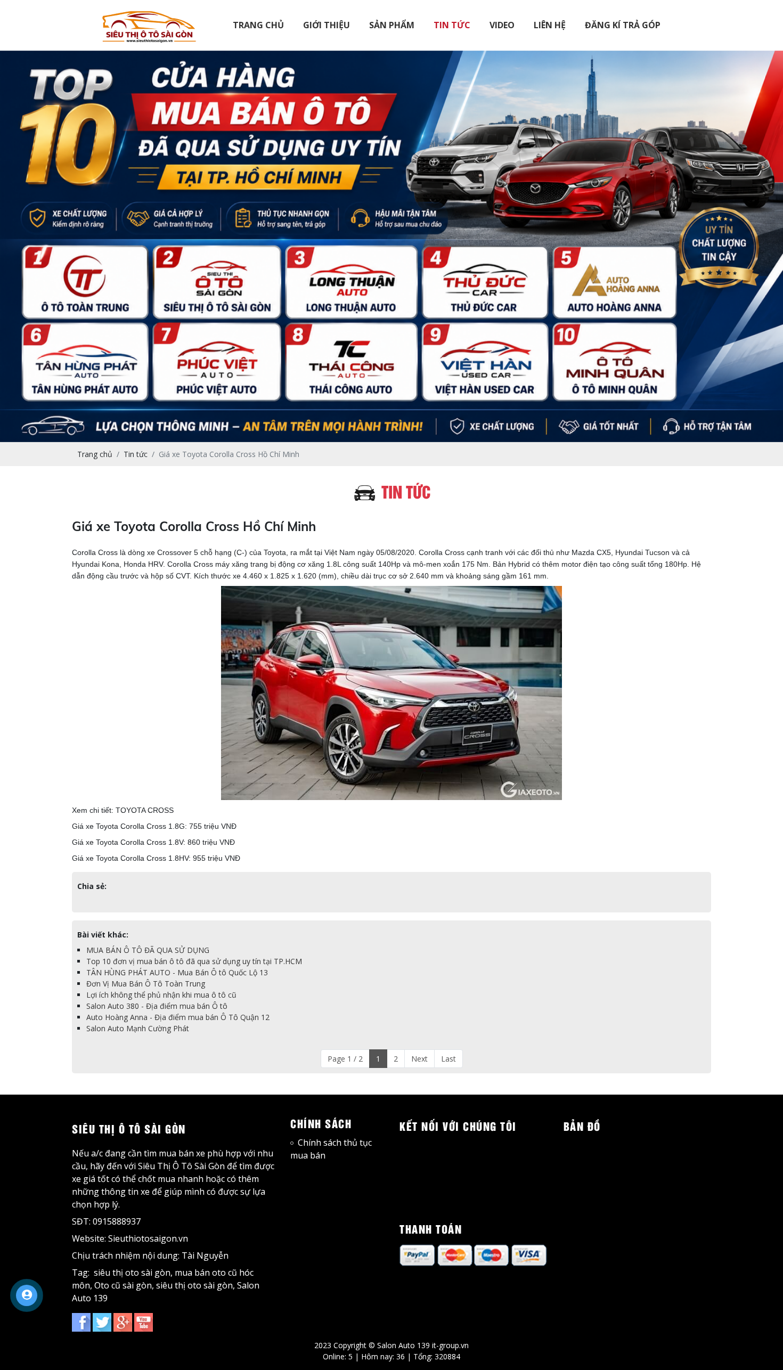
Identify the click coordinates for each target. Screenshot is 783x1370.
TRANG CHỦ (258, 25)
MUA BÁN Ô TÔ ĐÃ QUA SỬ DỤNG (147, 950)
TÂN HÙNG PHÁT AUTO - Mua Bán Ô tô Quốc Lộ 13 (177, 972)
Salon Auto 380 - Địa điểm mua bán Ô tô (156, 1006)
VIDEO (502, 25)
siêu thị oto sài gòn (132, 1272)
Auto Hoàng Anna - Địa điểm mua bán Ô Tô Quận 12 (178, 1017)
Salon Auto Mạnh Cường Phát (137, 1028)
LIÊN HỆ (550, 25)
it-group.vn (450, 1345)
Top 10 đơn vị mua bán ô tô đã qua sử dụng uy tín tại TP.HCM (194, 961)
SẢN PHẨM (391, 25)
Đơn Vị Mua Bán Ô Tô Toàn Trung (145, 983)
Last (448, 1059)
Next (419, 1059)
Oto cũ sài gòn (123, 1285)
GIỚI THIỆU (326, 25)
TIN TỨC (452, 25)
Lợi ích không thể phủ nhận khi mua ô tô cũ (161, 995)
